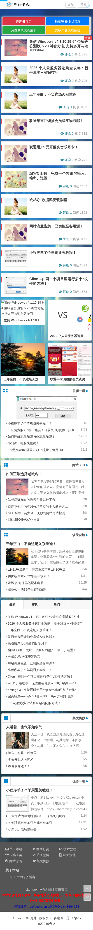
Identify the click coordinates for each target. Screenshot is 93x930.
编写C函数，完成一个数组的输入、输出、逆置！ (42, 650)
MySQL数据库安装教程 (48, 200)
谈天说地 (79, 535)
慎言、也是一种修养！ (24, 753)
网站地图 (46, 889)
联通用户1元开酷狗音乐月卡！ (53, 147)
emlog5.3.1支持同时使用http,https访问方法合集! (42, 690)
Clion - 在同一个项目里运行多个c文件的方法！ (40, 676)
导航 (70, 4)
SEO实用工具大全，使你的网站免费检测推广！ (41, 513)
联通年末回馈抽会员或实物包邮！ (56, 121)
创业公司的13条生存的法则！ (28, 589)
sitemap (31, 889)
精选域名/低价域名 (68, 21)
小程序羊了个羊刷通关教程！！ (54, 252)
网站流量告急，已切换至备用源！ (56, 226)
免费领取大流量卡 (23, 30)
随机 (35, 604)
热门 (57, 604)
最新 (12, 604)
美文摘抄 (79, 718)
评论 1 (67, 107)
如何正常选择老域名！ (24, 474)
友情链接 (61, 889)
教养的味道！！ (19, 766)
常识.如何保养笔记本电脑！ (27, 583)
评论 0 (69, 54)
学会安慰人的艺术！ (22, 759)
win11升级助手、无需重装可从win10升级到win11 (42, 569)
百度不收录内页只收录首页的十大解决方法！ (39, 506)
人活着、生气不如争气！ (26, 727)
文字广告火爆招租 (67, 30)
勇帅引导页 (24, 21)
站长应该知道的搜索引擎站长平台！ (33, 500)
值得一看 (79, 391)
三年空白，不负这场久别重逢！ (54, 94)
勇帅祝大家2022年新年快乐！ (29, 576)
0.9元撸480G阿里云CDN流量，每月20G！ (38, 450)
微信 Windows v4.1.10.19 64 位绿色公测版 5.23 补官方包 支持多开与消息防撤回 (58, 46)
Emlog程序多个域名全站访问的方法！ (34, 703)
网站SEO (79, 465)
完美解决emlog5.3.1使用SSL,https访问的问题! (40, 696)
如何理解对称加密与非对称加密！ (31, 436)
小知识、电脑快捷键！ (23, 443)
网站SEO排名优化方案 (24, 519)
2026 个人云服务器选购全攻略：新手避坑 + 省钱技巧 (45, 623)
